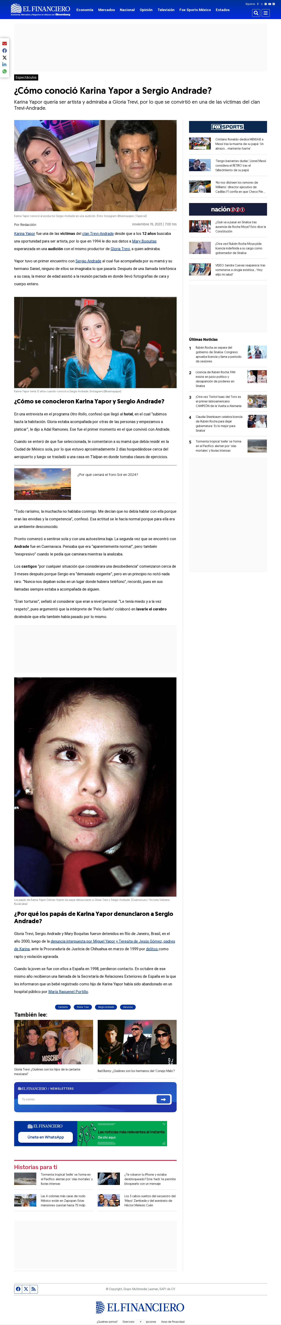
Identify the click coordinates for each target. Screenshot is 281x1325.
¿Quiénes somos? (107, 1322)
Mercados (106, 10)
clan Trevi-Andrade (98, 233)
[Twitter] (263, 4)
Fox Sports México (195, 10)
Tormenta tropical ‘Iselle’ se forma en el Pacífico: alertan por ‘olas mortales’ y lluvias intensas (67, 1179)
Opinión (146, 10)
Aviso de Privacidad (172, 1322)
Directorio (128, 1322)
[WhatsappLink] (90, 1133)
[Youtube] (270, 4)
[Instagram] (266, 4)
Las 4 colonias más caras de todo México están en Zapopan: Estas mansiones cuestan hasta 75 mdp (63, 1201)
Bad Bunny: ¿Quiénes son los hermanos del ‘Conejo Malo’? (136, 1071)
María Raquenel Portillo (68, 991)
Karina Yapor (24, 233)
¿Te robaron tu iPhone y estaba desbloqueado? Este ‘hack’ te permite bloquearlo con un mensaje (150, 1179)
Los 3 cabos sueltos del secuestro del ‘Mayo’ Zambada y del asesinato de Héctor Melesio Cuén (150, 1201)
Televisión (166, 10)
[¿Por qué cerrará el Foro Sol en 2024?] (42, 484)
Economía (84, 10)
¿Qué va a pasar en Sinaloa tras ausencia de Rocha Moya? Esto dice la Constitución (240, 227)
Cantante (63, 1007)
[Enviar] (163, 1099)
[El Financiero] (40, 9)
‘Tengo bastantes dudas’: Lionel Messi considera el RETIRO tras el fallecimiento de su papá (240, 166)
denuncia (128, 1007)
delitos (152, 949)
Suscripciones (148, 1322)
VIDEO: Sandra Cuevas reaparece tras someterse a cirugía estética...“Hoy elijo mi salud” (240, 270)
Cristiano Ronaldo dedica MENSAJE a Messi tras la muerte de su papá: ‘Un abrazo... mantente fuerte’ (239, 144)
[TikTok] (274, 4)
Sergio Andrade (88, 261)
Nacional (127, 10)
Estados (223, 10)
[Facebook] (259, 4)
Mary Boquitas (144, 241)
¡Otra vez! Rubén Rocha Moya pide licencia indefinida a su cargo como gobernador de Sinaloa (238, 249)
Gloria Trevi (120, 249)
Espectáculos (26, 77)
